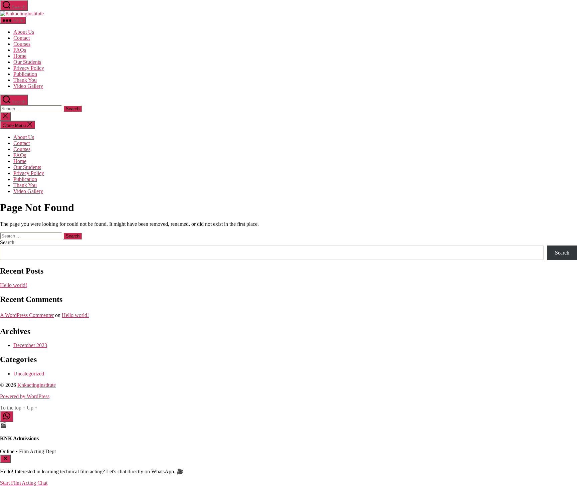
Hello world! (13, 285)
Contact (21, 38)
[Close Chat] (5, 459)
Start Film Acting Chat (23, 483)
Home (19, 56)
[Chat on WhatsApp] (6, 416)
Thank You (25, 80)
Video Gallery (28, 86)
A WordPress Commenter (27, 315)
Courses (21, 44)
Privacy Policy (28, 68)
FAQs (19, 50)
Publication (25, 74)
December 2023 (30, 345)
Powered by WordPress (24, 396)
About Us (23, 32)
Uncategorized (28, 373)
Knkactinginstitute (36, 385)
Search (7, 242)
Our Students (27, 62)
